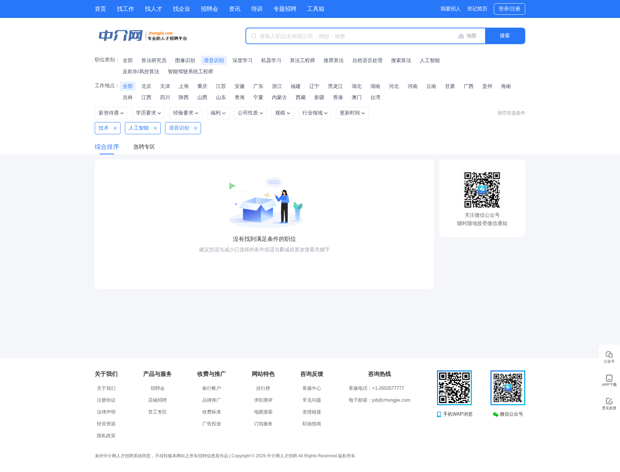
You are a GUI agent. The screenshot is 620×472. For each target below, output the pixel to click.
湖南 (375, 86)
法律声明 (106, 412)
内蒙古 (279, 97)
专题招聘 (284, 9)
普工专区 (157, 412)
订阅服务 (263, 423)
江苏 (221, 86)
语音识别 (214, 60)
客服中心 (311, 388)
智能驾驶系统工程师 (190, 71)
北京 (146, 86)
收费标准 (211, 412)
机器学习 (271, 60)
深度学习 (242, 60)
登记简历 (477, 8)
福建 (296, 86)
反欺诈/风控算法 (141, 71)
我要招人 (451, 8)
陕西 (184, 97)
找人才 (153, 9)
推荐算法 (334, 60)
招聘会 (209, 9)
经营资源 (106, 423)
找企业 (181, 9)
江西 (146, 97)
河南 (413, 86)
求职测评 (263, 400)
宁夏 (258, 97)
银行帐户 (211, 388)
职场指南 (311, 423)
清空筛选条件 (511, 113)
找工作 (125, 9)
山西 (202, 97)
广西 (469, 86)
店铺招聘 (157, 400)
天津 (165, 86)
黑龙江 (335, 86)
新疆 (319, 97)
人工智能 (430, 60)
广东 (258, 86)
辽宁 (314, 86)
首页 (100, 9)
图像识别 (185, 60)
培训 (257, 9)
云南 (431, 86)
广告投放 (211, 423)
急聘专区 (144, 147)
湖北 (357, 86)
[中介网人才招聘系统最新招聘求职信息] (148, 36)
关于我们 (106, 388)
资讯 (234, 9)
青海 (240, 97)
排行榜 (263, 388)
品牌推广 (211, 400)
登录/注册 (509, 8)
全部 (128, 60)
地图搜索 (263, 412)
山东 (221, 97)
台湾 (375, 97)
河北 (394, 86)
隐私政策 (106, 435)
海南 (506, 86)
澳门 (357, 97)
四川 (165, 97)
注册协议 (106, 400)
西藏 (301, 97)
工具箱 (315, 9)
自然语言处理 (367, 60)
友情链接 (311, 412)
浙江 (277, 86)
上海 (184, 86)
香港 (338, 97)
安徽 (240, 86)
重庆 (202, 86)
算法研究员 (153, 60)
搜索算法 (401, 60)
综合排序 (107, 147)
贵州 (487, 86)
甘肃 (450, 86)
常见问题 (311, 400)
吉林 (128, 97)
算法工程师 (302, 60)
